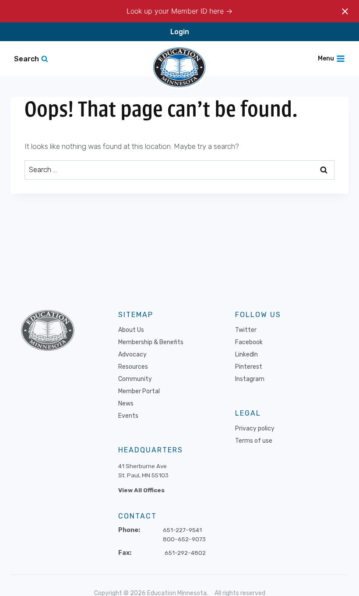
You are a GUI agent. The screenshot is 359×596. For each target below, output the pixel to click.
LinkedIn (246, 354)
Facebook (249, 342)
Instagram (249, 379)
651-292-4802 (185, 552)
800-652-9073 (184, 539)
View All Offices (141, 490)
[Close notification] (345, 11)
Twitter (246, 330)
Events (128, 416)
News (126, 403)
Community (135, 379)
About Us (131, 330)
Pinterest (248, 366)
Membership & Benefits (150, 342)
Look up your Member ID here (176, 11)
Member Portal (139, 391)
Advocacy (132, 354)
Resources (133, 366)
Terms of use (253, 440)
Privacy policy (255, 428)
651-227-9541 (182, 529)
